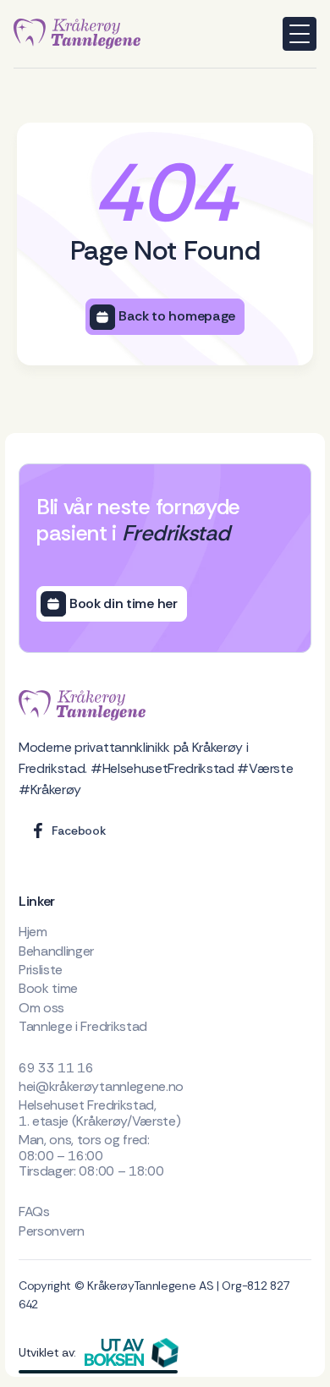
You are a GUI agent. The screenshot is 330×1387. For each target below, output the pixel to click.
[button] (299, 34)
